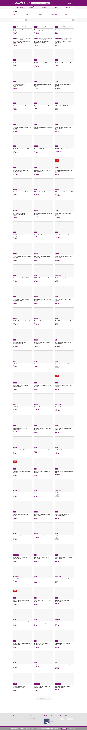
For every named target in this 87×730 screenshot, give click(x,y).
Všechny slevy (19, 7)
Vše (14, 14)
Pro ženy (40, 14)
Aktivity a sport (54, 14)
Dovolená (43, 7)
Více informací (72, 728)
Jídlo (27, 14)
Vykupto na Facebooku (33, 720)
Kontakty (71, 1)
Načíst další (42, 698)
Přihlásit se (70, 3)
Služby (68, 7)
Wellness (65, 14)
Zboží (55, 7)
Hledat (47, 3)
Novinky (31, 7)
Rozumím (64, 728)
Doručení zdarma (32, 718)
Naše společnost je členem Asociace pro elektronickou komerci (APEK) (54, 720)
